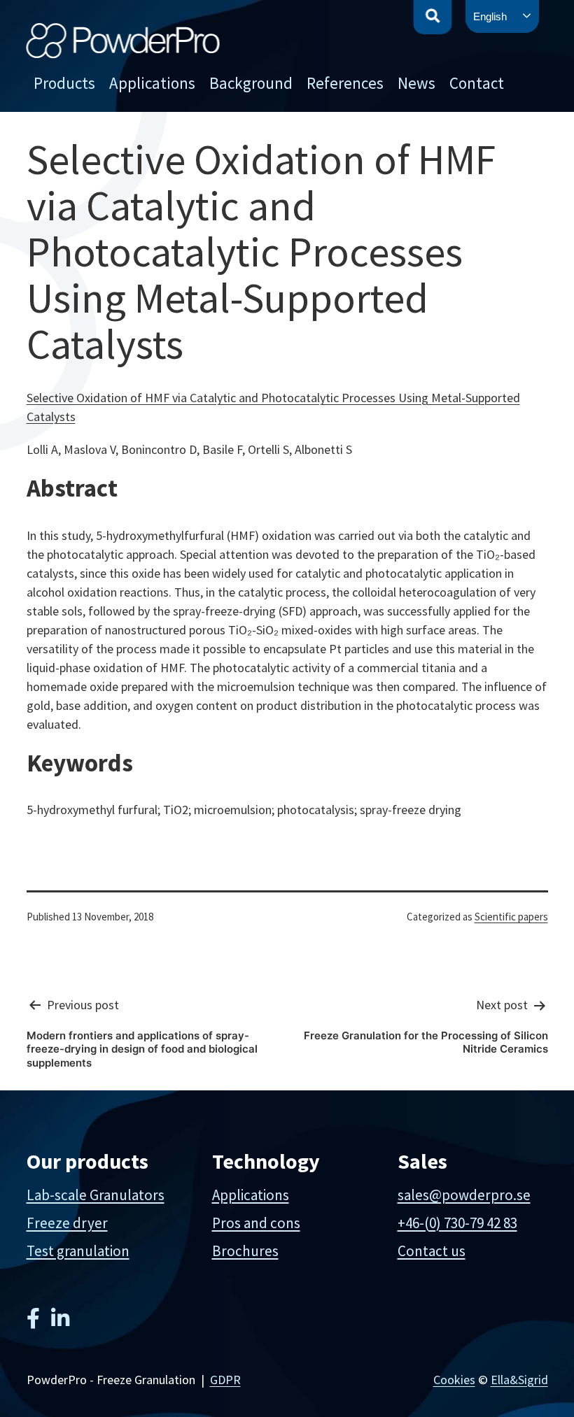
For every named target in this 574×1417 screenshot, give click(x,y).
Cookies (454, 1380)
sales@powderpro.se (464, 1194)
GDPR (225, 1380)
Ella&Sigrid (519, 1380)
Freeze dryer (67, 1222)
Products (64, 83)
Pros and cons (256, 1222)
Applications (152, 83)
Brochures (245, 1250)
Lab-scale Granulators (95, 1194)
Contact (476, 83)
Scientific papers (511, 916)
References (345, 83)
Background (251, 83)
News (416, 83)
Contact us (431, 1250)
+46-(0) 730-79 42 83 (457, 1222)
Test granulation (78, 1250)
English (490, 16)
